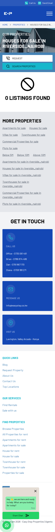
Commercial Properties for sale (20, 141)
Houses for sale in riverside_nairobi (22, 168)
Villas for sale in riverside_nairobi (21, 175)
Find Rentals (9, 405)
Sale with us (9, 410)
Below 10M (23, 155)
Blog (4, 364)
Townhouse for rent (14, 461)
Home (5, 24)
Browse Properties (13, 428)
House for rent (10, 450)
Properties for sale (13, 472)
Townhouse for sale (13, 467)
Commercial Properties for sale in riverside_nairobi (21, 195)
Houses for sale (38, 128)
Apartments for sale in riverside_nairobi (25, 161)
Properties (19, 24)
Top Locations (10, 386)
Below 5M (7, 155)
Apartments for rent (14, 439)
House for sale (10, 456)
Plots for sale (10, 148)
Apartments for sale (14, 128)
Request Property (12, 370)
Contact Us (9, 381)
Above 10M (39, 155)
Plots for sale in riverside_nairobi (21, 203)
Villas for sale (10, 134)
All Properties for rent (15, 434)
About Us (7, 375)
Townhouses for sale (33, 134)
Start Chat (18, 515)
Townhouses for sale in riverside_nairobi (15, 184)
